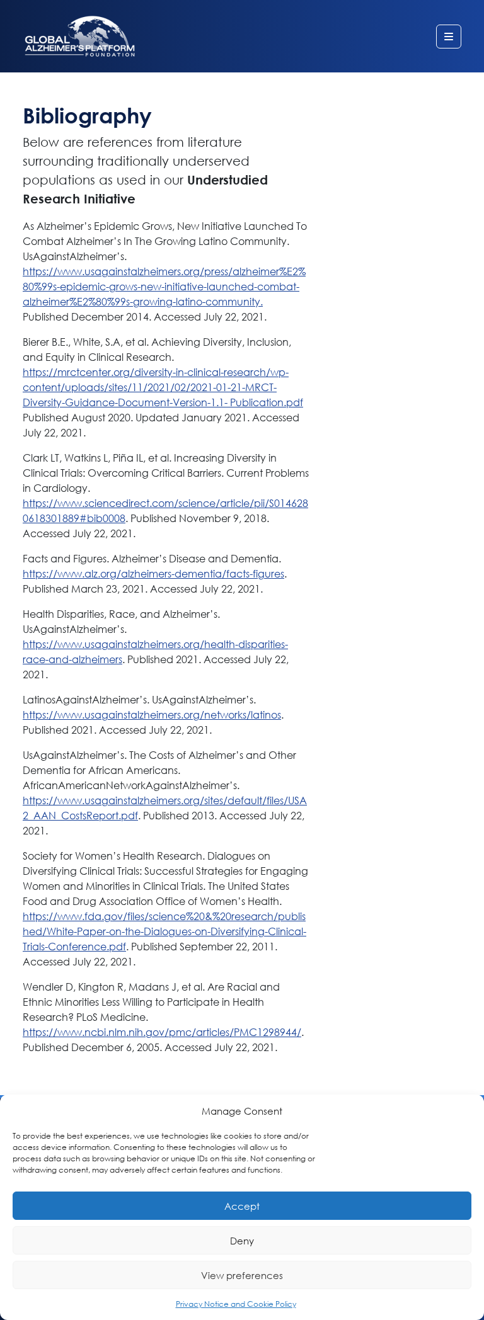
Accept (242, 1206)
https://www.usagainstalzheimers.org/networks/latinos (152, 714)
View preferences (242, 1275)
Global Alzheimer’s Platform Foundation (80, 36)
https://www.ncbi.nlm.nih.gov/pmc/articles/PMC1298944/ (162, 1031)
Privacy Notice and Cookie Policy (236, 1304)
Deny (242, 1240)
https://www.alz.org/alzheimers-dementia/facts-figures (153, 573)
